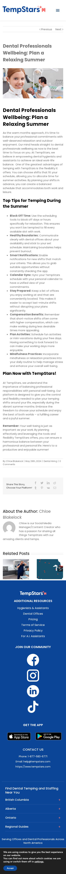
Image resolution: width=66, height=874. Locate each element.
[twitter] (41, 482)
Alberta (10, 809)
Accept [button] (10, 868)
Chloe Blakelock (14, 461)
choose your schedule (33, 410)
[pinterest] (41, 487)
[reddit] (54, 482)
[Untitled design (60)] (33, 83)
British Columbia (17, 800)
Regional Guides (17, 827)
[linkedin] (48, 482)
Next (58, 29)
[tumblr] (35, 487)
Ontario (10, 818)
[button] (58, 10)
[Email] (54, 487)
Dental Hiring (50, 461)
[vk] (48, 487)
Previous (46, 29)
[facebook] (35, 482)
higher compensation (30, 322)
